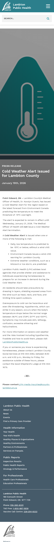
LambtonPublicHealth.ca (15, 342)
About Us (7, 410)
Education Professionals (15, 483)
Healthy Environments (14, 443)
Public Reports (11, 457)
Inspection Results (12, 461)
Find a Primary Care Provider (17, 421)
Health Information (14, 427)
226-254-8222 (30, 511)
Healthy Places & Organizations (18, 439)
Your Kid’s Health (11, 435)
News (6, 413)
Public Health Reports (14, 465)
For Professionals (13, 475)
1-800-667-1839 (20, 508)
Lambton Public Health (22, 6)
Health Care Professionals (15, 479)
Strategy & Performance (15, 469)
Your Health (9, 432)
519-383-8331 (16, 505)
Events (6, 417)
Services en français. (13, 451)
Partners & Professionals (15, 447)
